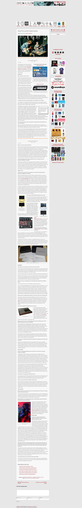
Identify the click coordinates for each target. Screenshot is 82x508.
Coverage (63, 23)
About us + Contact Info (33, 506)
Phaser (43, 24)
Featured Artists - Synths (40, 477)
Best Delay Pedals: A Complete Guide (58, 110)
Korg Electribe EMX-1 (25, 178)
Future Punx (29, 66)
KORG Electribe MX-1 (40, 65)
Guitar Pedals (33, 478)
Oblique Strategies (38, 228)
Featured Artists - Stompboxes (32, 477)
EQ (34, 23)
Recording (37, 478)
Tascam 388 (44, 314)
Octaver (47, 25)
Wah (34, 25)
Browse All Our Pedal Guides (58, 162)
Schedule (63, 24)
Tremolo (42, 25)
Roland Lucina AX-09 (40, 84)
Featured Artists (25, 477)
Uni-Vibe (42, 26)
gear (29, 478)
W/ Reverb (22, 25)
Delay (22, 23)
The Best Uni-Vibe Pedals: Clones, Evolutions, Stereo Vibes (58, 145)
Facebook (63, 25)
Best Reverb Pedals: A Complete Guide (58, 92)
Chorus (43, 22)
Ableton (19, 300)
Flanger (42, 23)
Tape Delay (22, 24)
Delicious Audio (19, 506)
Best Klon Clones (58, 127)
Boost (31, 23)
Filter (35, 24)
